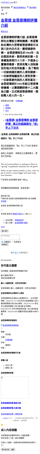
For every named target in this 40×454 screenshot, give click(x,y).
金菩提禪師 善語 (21, 223)
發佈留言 (5, 244)
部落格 (8, 108)
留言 (20, 214)
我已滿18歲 (5, 449)
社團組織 (19, 101)
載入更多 (5, 231)
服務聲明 (24, 420)
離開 (12, 449)
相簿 (7, 105)
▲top (3, 227)
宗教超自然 (19, 220)
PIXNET (10, 418)
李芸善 (3, 201)
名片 (7, 111)
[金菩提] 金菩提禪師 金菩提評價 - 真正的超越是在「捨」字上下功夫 (21, 124)
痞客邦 (15, 214)
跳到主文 (4, 32)
